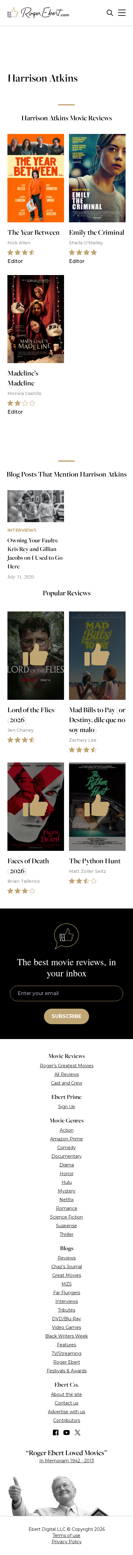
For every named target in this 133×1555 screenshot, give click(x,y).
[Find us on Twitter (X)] (77, 1432)
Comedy (66, 1147)
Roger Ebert (66, 1362)
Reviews (67, 1258)
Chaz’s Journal (66, 1266)
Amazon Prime (66, 1139)
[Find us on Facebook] (55, 1432)
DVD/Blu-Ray (66, 1319)
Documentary (66, 1156)
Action (67, 1130)
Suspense (66, 1225)
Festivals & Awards (67, 1371)
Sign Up (66, 1106)
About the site (66, 1394)
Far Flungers (66, 1292)
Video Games (66, 1327)
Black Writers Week (66, 1336)
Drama (66, 1165)
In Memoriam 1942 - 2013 (66, 1461)
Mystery (66, 1191)
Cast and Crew (66, 1083)
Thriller (67, 1234)
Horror (67, 1173)
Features (66, 1345)
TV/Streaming (66, 1353)
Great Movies (66, 1275)
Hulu (67, 1182)
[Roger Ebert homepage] (38, 12)
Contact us (66, 1403)
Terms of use (66, 1535)
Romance (66, 1208)
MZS (67, 1284)
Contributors (66, 1420)
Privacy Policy (67, 1541)
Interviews (66, 1301)
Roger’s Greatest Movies (66, 1066)
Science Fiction (66, 1217)
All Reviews (66, 1074)
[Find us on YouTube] (66, 1432)
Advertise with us (66, 1412)
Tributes (66, 1310)
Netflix (66, 1199)
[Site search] (110, 13)
